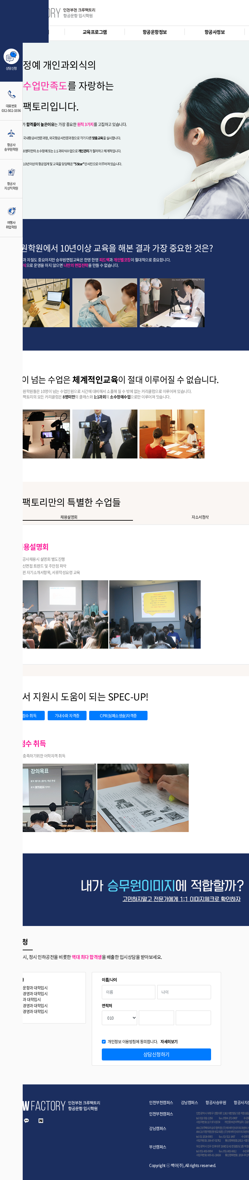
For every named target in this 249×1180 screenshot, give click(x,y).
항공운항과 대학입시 (31, 988)
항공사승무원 (216, 1102)
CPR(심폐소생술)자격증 (118, 716)
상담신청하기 (156, 1054)
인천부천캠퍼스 (161, 1102)
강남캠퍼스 (189, 1102)
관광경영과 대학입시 (31, 1011)
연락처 (107, 1006)
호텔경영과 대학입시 (31, 1006)
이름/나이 (109, 980)
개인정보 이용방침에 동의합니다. (143, 1042)
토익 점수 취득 (25, 716)
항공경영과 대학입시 (31, 994)
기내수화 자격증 (67, 716)
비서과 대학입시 (28, 999)
